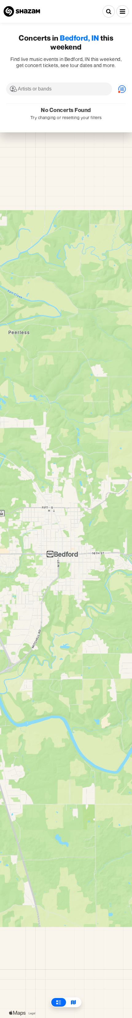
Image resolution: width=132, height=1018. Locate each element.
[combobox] (59, 89)
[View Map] (73, 1002)
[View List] (58, 1002)
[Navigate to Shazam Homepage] (21, 11)
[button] (122, 11)
